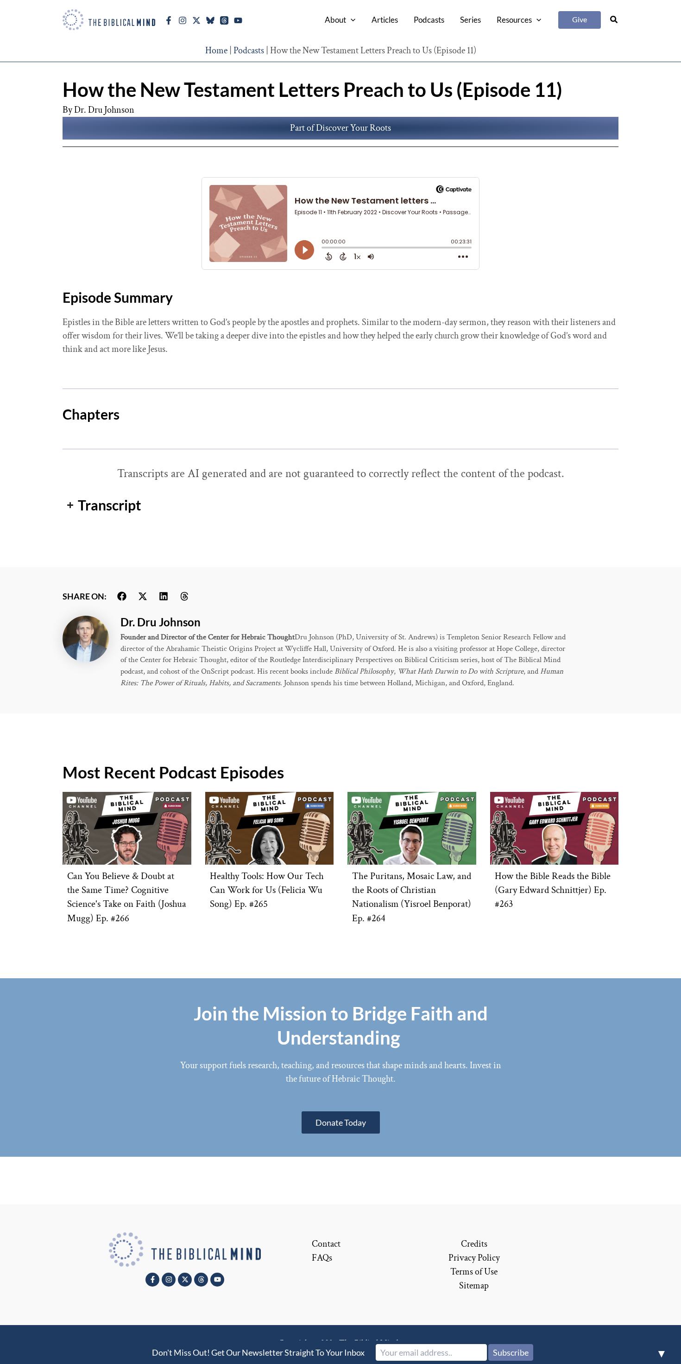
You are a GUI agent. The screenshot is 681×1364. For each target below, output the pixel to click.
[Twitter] (196, 20)
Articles (385, 20)
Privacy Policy (474, 1258)
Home (216, 51)
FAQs (322, 1258)
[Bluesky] (210, 20)
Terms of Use (474, 1272)
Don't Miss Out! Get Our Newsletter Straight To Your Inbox (258, 1352)
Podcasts (429, 20)
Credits (474, 1244)
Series (470, 20)
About (335, 20)
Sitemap (474, 1286)
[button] (350, 20)
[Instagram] (182, 20)
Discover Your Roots (353, 128)
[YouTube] (238, 20)
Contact (326, 1244)
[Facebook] (168, 20)
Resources (514, 20)
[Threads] (224, 20)
